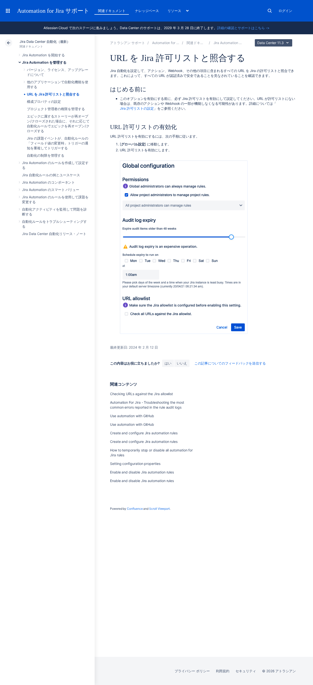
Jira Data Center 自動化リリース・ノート (54, 234)
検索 (270, 11)
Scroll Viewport (159, 508)
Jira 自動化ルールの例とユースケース (51, 175)
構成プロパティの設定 (44, 101)
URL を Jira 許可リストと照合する (53, 94)
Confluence (135, 508)
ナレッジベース (147, 11)
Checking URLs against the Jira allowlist (141, 394)
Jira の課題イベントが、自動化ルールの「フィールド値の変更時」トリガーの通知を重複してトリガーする (57, 143)
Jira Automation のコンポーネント (48, 182)
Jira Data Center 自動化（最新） (45, 41)
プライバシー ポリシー (192, 671)
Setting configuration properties (135, 463)
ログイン (285, 11)
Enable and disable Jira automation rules (142, 472)
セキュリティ (245, 671)
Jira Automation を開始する (43, 55)
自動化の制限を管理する (45, 155)
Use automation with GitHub (132, 416)
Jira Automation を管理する (44, 62)
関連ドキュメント (111, 11)
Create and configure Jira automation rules (144, 433)
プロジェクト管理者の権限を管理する (56, 109)
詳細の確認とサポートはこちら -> (243, 28)
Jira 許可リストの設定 (137, 108)
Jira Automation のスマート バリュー (50, 190)
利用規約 (223, 671)
